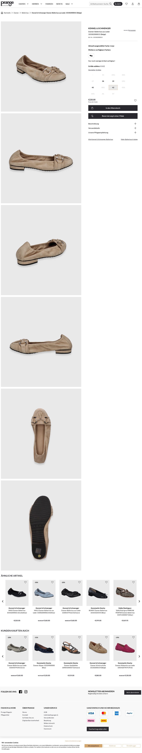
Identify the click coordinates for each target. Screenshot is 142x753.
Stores (24, 712)
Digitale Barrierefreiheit (30, 720)
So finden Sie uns (28, 718)
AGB (45, 712)
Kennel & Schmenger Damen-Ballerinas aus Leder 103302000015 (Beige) (57, 13)
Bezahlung (47, 720)
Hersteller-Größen (94, 70)
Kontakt (25, 715)
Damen (16, 13)
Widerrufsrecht (49, 723)
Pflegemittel (5, 715)
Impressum (47, 729)
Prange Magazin (6, 712)
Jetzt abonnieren (132, 692)
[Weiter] (139, 601)
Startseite (7, 13)
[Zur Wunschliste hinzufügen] (135, 100)
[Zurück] (2, 601)
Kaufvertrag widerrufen (98, 729)
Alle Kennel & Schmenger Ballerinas (100, 139)
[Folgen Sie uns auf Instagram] (24, 691)
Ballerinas (25, 13)
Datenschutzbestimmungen (73, 741)
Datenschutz (48, 726)
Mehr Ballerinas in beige (129, 139)
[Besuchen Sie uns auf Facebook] (19, 691)
